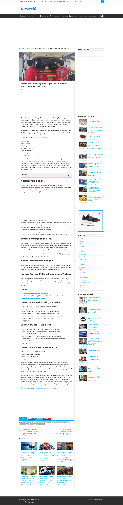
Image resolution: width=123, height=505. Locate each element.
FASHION (45, 16)
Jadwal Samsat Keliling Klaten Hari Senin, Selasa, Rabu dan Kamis (44, 296)
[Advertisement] (61, 32)
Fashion (82, 244)
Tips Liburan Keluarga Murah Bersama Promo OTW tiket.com (94, 377)
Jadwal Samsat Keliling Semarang (34, 298)
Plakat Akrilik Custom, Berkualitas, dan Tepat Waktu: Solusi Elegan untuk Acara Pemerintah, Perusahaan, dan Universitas (90, 341)
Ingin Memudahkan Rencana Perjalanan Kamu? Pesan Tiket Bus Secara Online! (94, 189)
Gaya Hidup (83, 249)
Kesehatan (83, 257)
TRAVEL (65, 16)
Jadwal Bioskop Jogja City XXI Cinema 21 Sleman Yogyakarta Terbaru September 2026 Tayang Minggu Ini (90, 359)
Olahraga (83, 270)
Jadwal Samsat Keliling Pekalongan (45, 422)
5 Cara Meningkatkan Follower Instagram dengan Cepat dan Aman (95, 326)
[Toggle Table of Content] (68, 175)
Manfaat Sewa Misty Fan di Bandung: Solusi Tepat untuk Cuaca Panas (95, 350)
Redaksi (50, 1)
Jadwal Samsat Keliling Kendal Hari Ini (35, 293)
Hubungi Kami (78, 1)
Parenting (83, 275)
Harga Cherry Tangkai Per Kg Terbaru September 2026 (95, 136)
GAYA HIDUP (33, 16)
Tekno (82, 285)
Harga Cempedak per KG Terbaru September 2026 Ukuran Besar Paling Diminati (95, 198)
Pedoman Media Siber (59, 1)
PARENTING (83, 16)
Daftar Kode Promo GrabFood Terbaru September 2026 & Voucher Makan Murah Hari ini (63, 431)
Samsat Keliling (24, 424)
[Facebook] (88, 499)
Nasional (82, 267)
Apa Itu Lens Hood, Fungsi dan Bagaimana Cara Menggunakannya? (94, 318)
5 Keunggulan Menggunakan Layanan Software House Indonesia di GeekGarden (95, 173)
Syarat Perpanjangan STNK (37, 424)
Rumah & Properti (85, 283)
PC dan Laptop (84, 277)
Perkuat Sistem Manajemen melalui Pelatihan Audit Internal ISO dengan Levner (95, 129)
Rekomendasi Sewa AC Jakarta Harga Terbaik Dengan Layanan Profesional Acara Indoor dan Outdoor (90, 300)
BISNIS (73, 16)
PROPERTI (93, 16)
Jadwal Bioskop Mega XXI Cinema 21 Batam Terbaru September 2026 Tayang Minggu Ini (30, 431)
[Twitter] (90, 499)
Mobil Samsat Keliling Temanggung (45, 388)
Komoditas (83, 259)
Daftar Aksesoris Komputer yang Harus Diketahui (95, 332)
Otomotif (82, 272)
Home (35, 1)
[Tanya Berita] (28, 8)
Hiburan (82, 251)
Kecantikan (83, 254)
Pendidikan (83, 280)
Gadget (82, 246)
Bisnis (81, 241)
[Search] (102, 1)
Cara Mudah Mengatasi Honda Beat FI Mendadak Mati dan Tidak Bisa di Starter (94, 369)
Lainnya (27, 48)
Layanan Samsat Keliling (62, 422)
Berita (81, 238)
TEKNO (23, 16)
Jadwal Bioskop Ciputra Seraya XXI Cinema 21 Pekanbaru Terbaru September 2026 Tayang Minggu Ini (29, 456)
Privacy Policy (70, 1)
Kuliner (82, 262)
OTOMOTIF (55, 16)
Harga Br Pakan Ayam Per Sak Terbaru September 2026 (95, 121)
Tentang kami (42, 1)
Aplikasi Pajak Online (29, 422)
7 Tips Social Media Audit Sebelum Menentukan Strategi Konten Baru (94, 181)
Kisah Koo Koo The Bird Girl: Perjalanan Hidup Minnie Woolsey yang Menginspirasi (95, 310)
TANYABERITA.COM (99, 499)
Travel (82, 288)
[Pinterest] (91, 499)
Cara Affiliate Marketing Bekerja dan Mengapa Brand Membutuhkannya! (95, 165)
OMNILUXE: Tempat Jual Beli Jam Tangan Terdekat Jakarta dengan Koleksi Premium (95, 157)
